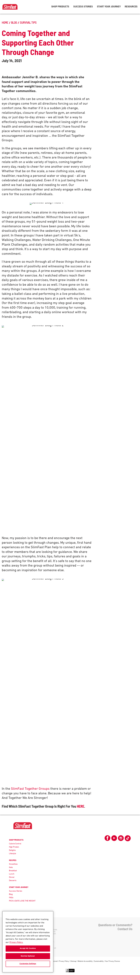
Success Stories (15, 891)
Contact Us (125, 929)
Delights (12, 850)
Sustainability (99, 961)
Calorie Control (15, 844)
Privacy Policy (64, 961)
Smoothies (13, 864)
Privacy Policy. (16, 942)
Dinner (12, 877)
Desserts (12, 881)
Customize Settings (28, 964)
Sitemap (73, 961)
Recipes (12, 860)
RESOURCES (131, 7)
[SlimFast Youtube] (114, 839)
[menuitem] (60, 7)
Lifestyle (12, 854)
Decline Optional (28, 956)
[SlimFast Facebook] (107, 839)
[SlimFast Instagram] (121, 839)
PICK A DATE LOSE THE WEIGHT (22, 901)
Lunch (11, 874)
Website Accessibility (85, 961)
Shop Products (60, 7)
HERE (80, 806)
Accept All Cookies (28, 948)
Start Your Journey (109, 7)
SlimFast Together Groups (30, 789)
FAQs (11, 898)
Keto (11, 867)
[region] (27, 942)
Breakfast (13, 871)
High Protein (14, 847)
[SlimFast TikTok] (128, 838)
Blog (11, 894)
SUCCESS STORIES (83, 7)
